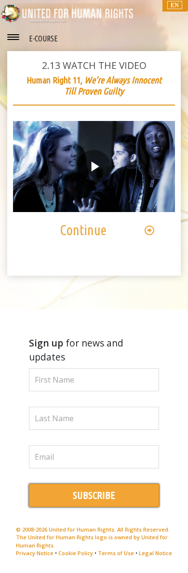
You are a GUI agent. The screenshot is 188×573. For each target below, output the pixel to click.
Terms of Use (116, 553)
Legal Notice (155, 553)
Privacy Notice (35, 553)
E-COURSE (43, 38)
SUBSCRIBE (94, 495)
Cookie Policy (75, 553)
